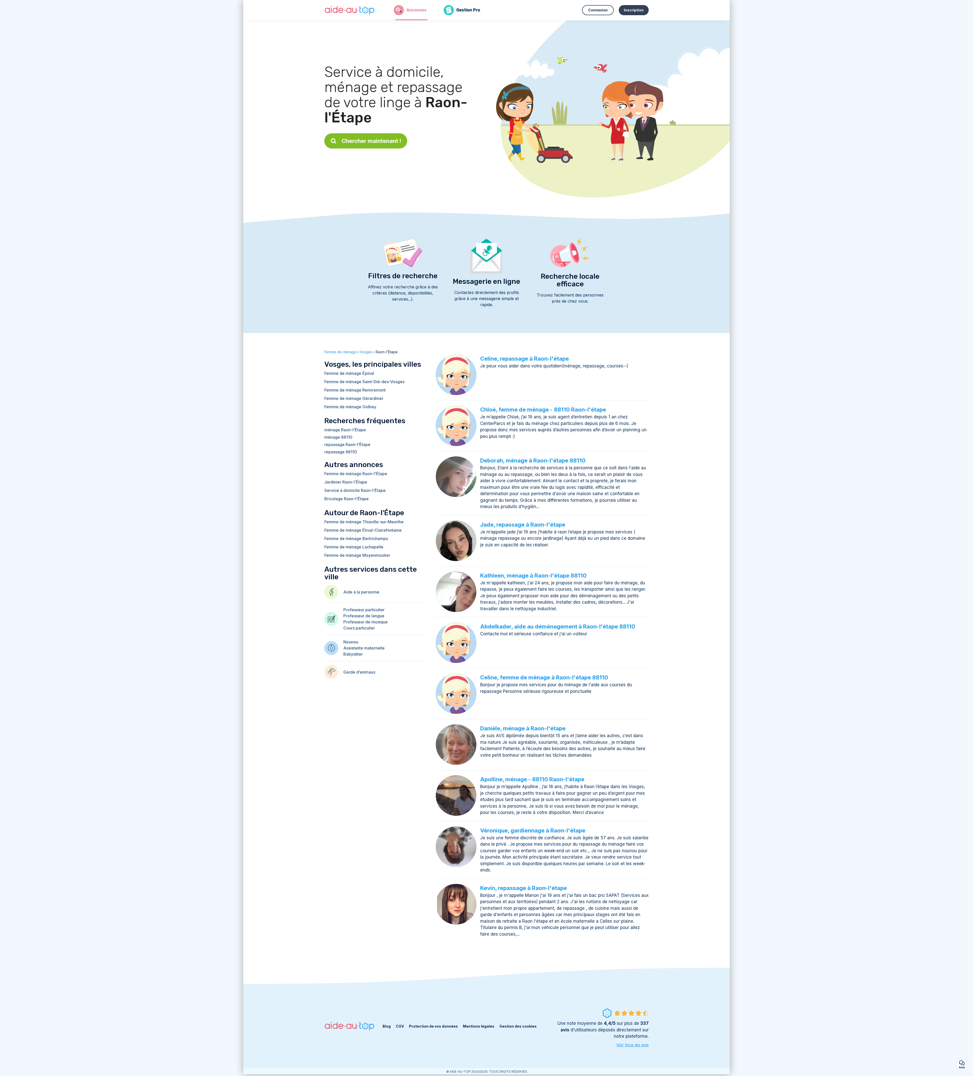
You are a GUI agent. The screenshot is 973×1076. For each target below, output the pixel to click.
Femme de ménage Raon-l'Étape (355, 473)
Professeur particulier (364, 609)
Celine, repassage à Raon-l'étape (524, 358)
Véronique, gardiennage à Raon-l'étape (532, 830)
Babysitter (353, 654)
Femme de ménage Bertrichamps (356, 538)
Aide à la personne (361, 592)
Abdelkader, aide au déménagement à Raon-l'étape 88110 (557, 626)
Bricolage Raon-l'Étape (346, 498)
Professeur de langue (363, 615)
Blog (387, 1026)
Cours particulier (359, 627)
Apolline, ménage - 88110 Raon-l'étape (532, 779)
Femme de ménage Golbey (350, 406)
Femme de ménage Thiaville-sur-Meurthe (364, 521)
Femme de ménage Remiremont (355, 390)
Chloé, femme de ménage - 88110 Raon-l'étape (543, 409)
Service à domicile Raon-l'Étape (355, 490)
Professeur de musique (365, 621)
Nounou (350, 641)
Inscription (634, 10)
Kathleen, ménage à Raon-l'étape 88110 (533, 575)
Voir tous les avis (632, 1044)
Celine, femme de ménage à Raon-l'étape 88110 (544, 677)
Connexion (598, 10)
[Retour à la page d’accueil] (349, 10)
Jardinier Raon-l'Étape (345, 482)
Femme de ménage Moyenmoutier (357, 555)
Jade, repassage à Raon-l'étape (522, 524)
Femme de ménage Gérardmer (353, 398)
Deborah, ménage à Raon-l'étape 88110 (533, 460)
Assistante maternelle (364, 648)
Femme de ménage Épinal (349, 373)
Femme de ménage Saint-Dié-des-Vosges (364, 381)
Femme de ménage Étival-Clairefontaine (363, 530)
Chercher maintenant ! (371, 141)
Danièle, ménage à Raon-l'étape (523, 728)
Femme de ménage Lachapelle (353, 546)
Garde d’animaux (359, 672)
